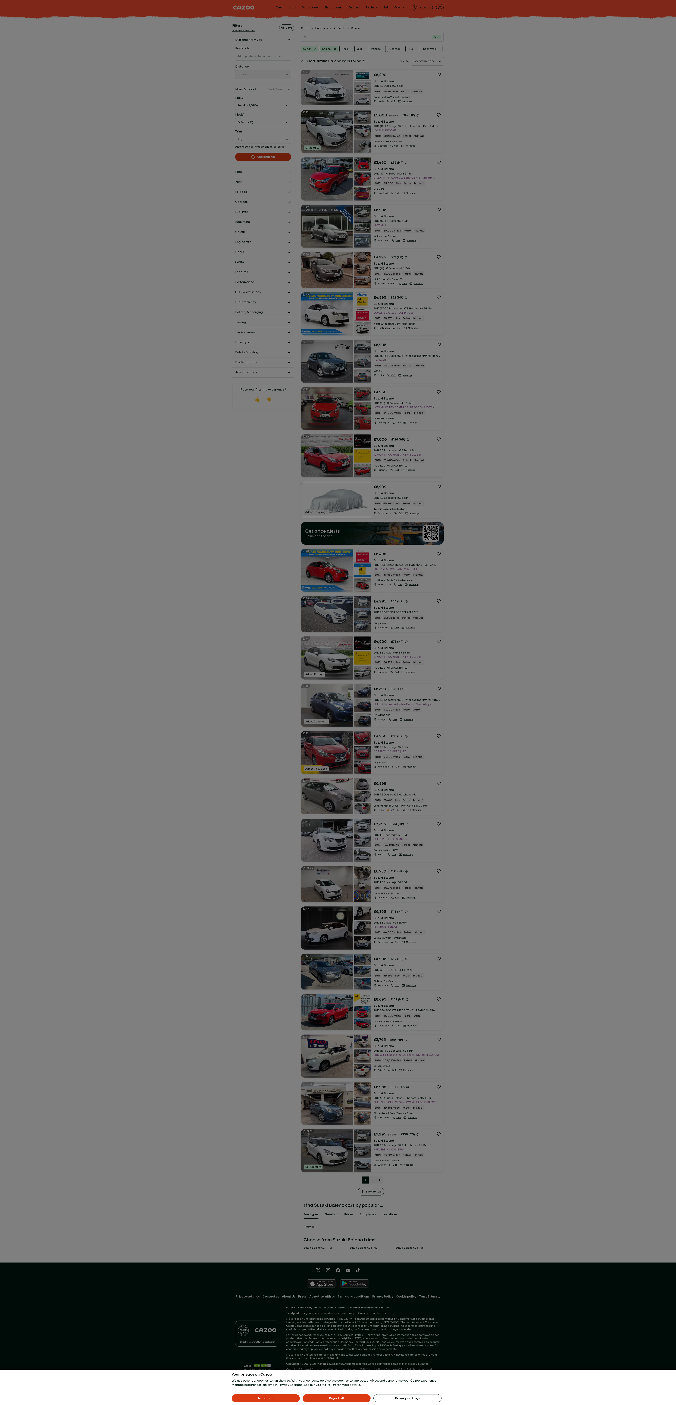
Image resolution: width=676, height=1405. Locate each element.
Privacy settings (407, 1398)
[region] (338, 1387)
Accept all (266, 1398)
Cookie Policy (325, 1385)
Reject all (336, 1398)
